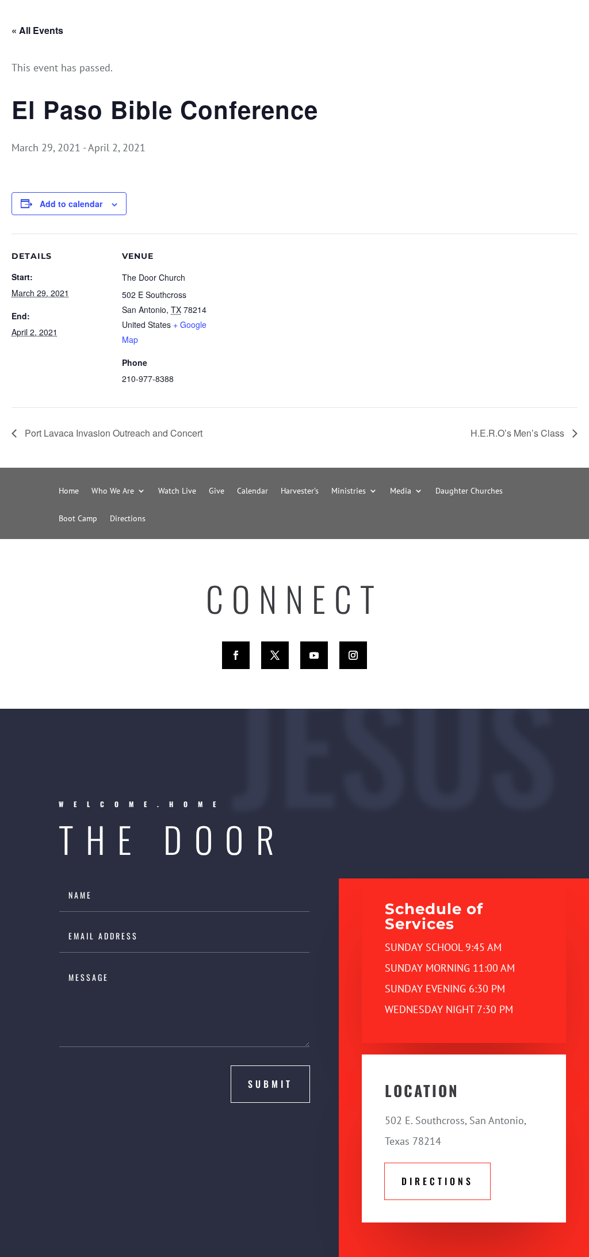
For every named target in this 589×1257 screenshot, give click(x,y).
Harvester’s (300, 491)
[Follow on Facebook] (236, 655)
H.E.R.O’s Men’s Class (519, 433)
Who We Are (112, 491)
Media (400, 491)
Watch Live (177, 491)
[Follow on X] (275, 655)
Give (216, 491)
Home (69, 491)
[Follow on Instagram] (353, 655)
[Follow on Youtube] (314, 655)
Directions (128, 519)
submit (270, 1084)
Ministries (348, 491)
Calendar (252, 491)
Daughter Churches (469, 491)
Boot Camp (78, 519)
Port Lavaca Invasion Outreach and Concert (112, 433)
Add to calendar (71, 203)
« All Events (37, 30)
